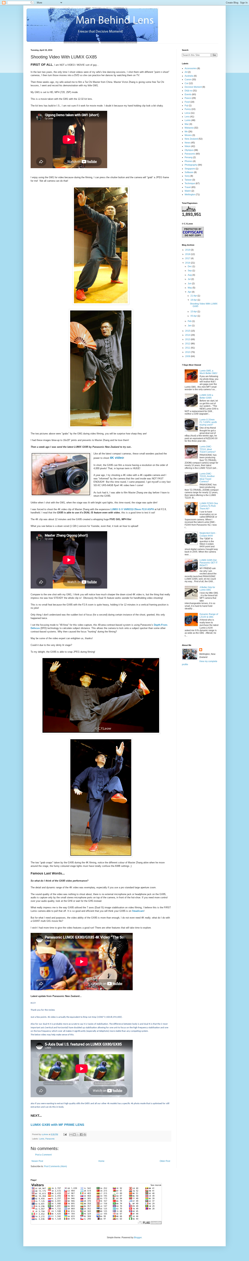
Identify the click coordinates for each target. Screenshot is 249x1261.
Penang (188, 157)
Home (101, 1161)
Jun (190, 283)
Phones (188, 161)
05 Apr (193, 316)
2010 (188, 352)
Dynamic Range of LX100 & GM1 (209, 615)
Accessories (191, 68)
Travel (188, 187)
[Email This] (71, 1134)
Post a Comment (43, 1154)
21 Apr (193, 295)
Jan (190, 325)
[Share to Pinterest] (85, 1134)
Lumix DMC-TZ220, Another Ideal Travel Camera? (207, 477)
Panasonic (50, 1139)
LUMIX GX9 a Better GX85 (206, 396)
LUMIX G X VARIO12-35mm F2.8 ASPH (132, 509)
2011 (188, 348)
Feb (190, 321)
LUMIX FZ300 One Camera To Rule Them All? (209, 506)
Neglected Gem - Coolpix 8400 (208, 534)
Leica (187, 113)
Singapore (190, 168)
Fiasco (188, 98)
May (190, 287)
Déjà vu (188, 90)
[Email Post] (65, 1134)
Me (186, 131)
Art (186, 72)
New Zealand (191, 139)
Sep (190, 270)
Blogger (138, 1237)
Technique (190, 183)
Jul (189, 279)
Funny (188, 109)
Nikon (187, 146)
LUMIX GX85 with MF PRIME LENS (57, 1125)
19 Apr (193, 300)
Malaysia (189, 127)
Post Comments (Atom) (55, 1166)
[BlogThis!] (74, 1134)
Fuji (186, 105)
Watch (188, 191)
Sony (187, 176)
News (187, 142)
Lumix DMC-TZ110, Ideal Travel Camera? (208, 449)
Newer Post (37, 1161)
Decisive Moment (193, 87)
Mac (187, 124)
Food (187, 102)
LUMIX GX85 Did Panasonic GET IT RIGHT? (208, 563)
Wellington (190, 194)
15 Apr (193, 311)
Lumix (41, 1139)
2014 (188, 335)
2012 (188, 343)
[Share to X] (78, 1134)
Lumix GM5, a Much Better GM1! (208, 372)
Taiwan (188, 180)
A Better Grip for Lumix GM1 (207, 588)
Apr (190, 292)
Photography (191, 165)
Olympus (189, 150)
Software (189, 172)
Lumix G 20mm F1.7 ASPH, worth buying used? (208, 422)
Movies (188, 135)
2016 (188, 263)
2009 (188, 356)
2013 (188, 339)
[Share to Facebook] (81, 1134)
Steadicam (138, 911)
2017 (188, 258)
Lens (187, 116)
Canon (188, 79)
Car (186, 83)
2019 (188, 250)
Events (188, 94)
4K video (116, 458)
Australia (189, 76)
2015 (188, 331)
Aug (190, 275)
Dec (190, 266)
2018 (188, 254)
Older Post (165, 1161)
